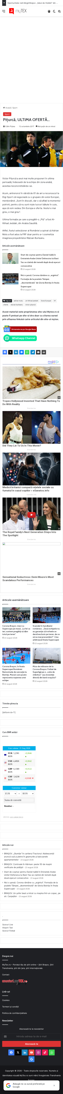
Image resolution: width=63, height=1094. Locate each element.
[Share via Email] (38, 352)
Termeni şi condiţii (10, 1006)
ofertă (5, 305)
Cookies (6, 1000)
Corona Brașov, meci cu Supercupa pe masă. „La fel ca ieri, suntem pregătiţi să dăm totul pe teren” (16, 630)
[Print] (44, 352)
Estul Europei (46, 301)
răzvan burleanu (17, 305)
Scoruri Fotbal (8, 931)
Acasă (8, 108)
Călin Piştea (10, 126)
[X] (10, 352)
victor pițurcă (30, 305)
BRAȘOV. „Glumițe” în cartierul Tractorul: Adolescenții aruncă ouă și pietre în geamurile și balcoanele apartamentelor (29, 856)
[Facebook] (5, 352)
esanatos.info (31, 494)
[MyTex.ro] (19, 11)
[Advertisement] (31, 56)
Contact (5, 974)
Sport (14, 108)
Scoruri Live (7, 924)
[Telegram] (32, 352)
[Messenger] (21, 352)
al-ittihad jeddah (31, 301)
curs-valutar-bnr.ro (16, 817)
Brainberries (31, 408)
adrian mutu (18, 301)
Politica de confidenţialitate (14, 1013)
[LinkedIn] (16, 352)
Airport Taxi (7, 927)
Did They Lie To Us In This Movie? (21, 445)
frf (55, 301)
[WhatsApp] (27, 352)
